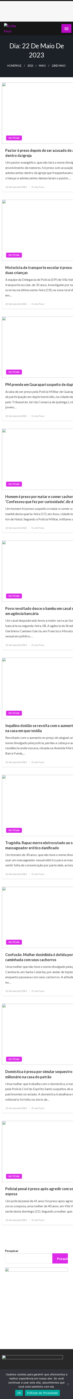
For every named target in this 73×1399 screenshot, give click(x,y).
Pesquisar (11, 1250)
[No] (68, 1384)
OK (19, 1393)
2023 (30, 65)
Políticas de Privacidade (42, 1393)
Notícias (14, 138)
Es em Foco (38, 186)
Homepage (14, 65)
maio (42, 65)
